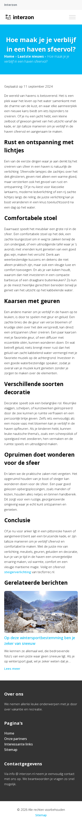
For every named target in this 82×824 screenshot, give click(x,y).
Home (9, 56)
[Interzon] (19, 17)
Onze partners (15, 738)
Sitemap (10, 749)
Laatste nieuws (31, 56)
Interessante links (18, 744)
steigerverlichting (17, 572)
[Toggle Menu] (72, 17)
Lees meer (12, 668)
